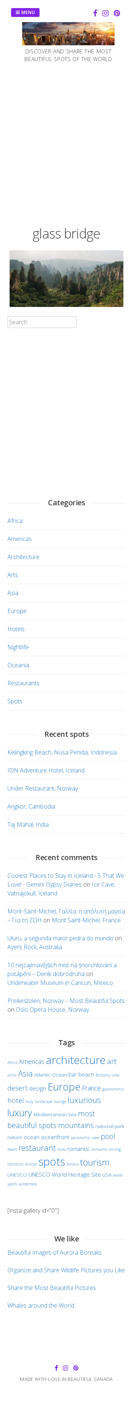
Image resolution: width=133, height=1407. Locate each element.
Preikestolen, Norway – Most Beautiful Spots (66, 1001)
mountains (76, 1125)
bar (72, 1074)
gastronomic (113, 1089)
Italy (29, 1101)
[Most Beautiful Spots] (68, 43)
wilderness (28, 1184)
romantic (78, 1149)
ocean (32, 1137)
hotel (15, 1100)
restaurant (37, 1147)
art (112, 1061)
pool (108, 1136)
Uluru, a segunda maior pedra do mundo (60, 938)
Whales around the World (40, 1305)
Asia (12, 593)
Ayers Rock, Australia (34, 947)
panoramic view (85, 1137)
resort (12, 1149)
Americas (19, 539)
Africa (15, 521)
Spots (15, 701)
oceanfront (55, 1137)
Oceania (18, 665)
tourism (95, 1162)
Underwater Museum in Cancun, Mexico (60, 983)
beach (86, 1074)
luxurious (84, 1100)
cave (115, 1075)
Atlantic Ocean (50, 1074)
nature (14, 1137)
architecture (76, 1060)
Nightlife (18, 647)
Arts (12, 575)
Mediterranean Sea (55, 1114)
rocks (61, 1149)
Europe (17, 611)
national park (110, 1126)
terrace (72, 1164)
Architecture (23, 557)
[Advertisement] (66, 143)
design (37, 1088)
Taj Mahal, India (28, 824)
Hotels (16, 629)
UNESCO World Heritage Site (64, 1174)
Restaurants (23, 683)
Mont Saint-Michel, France (86, 920)
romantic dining (106, 1149)
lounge (60, 1101)
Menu (27, 12)
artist (12, 1075)
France (91, 1087)
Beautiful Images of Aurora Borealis (54, 1252)
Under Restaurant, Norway (42, 788)
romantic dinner (22, 1164)
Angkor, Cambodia (31, 806)
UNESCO (17, 1174)
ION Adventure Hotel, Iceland (46, 770)
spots (51, 1161)
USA (107, 1174)
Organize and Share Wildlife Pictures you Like (66, 1270)
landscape (43, 1101)
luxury (19, 1112)
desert (17, 1087)
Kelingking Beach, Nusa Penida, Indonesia (62, 752)
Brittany (103, 1075)
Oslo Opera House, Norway (52, 1009)
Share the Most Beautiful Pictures (51, 1288)
